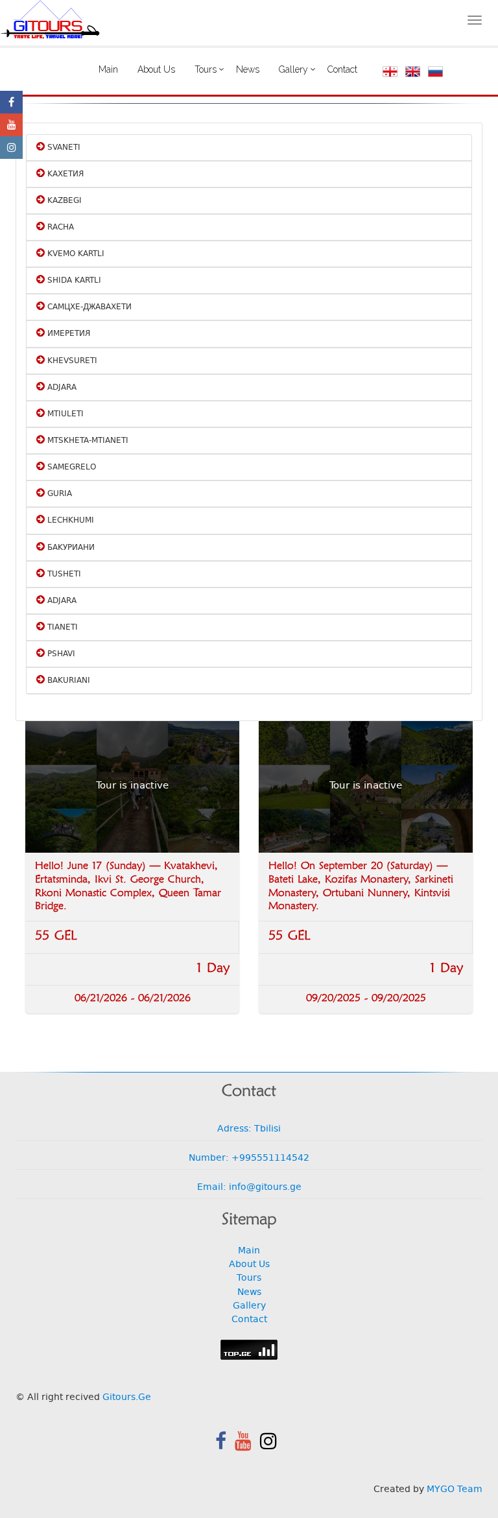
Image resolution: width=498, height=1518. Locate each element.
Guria (58, 494)
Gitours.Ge (126, 1398)
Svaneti (62, 148)
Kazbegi (63, 201)
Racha (59, 227)
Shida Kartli (73, 281)
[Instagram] (11, 147)
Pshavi (60, 654)
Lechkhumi (69, 521)
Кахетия (64, 174)
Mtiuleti (64, 414)
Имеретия (67, 334)
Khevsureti (71, 361)
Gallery (249, 1306)
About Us (156, 69)
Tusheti (63, 574)
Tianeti (61, 628)
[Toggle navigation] (474, 20)
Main (108, 69)
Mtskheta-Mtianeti (86, 441)
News (247, 69)
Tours (249, 1278)
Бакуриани (70, 548)
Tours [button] (206, 69)
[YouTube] (11, 124)
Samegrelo (70, 467)
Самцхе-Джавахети (88, 307)
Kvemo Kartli (74, 254)
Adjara (61, 388)
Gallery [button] (293, 69)
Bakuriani (67, 681)
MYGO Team (454, 1490)
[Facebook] (11, 102)
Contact (342, 69)
